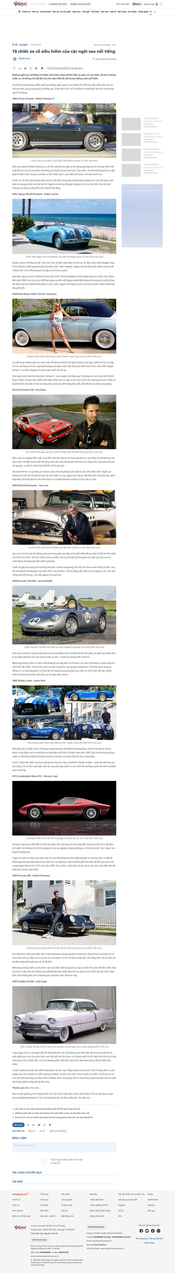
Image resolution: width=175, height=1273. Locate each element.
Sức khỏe (132, 12)
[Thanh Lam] (14, 59)
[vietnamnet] (20, 6)
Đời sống (122, 12)
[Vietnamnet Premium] (20, 1195)
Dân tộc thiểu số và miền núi (131, 1194)
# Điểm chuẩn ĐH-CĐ (80, 4)
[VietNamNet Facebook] (141, 1232)
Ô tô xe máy (67, 1205)
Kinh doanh (45, 12)
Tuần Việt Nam (122, 4)
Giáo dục (76, 12)
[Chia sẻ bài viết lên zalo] (20, 68)
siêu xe (31, 1131)
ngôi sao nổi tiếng (57, 1131)
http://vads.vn (100, 1244)
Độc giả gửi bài (156, 1238)
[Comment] (42, 68)
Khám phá (36, 44)
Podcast (151, 1205)
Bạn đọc (93, 1194)
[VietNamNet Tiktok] (153, 1232)
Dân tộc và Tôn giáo (61, 12)
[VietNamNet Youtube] (147, 1232)
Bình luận (18, 1125)
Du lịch (65, 1210)
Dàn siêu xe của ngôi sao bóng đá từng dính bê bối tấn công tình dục (47, 1109)
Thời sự (35, 12)
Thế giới (86, 12)
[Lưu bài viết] (36, 68)
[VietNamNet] (19, 11)
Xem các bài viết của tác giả (106, 59)
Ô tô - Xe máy (20, 45)
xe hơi (19, 466)
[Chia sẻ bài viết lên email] (25, 68)
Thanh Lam (24, 58)
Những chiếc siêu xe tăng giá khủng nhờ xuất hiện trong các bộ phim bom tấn (52, 1113)
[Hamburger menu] (155, 11)
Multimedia (153, 1199)
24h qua (151, 1210)
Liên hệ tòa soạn (39, 1239)
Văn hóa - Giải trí (108, 12)
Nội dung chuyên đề (127, 1199)
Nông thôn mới (97, 1216)
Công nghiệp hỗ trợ (99, 1205)
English (121, 1205)
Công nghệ (143, 12)
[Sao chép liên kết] (31, 68)
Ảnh (120, 1216)
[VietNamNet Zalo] (158, 1232)
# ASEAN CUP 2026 (57, 4)
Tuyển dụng (149, 1242)
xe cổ (27, 89)
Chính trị (26, 12)
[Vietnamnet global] (137, 5)
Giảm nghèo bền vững (100, 1210)
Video (150, 1194)
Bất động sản (68, 1216)
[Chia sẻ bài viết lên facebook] (14, 68)
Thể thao (95, 12)
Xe (151, 12)
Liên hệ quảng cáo (96, 1227)
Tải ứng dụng (142, 1238)
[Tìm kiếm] (161, 4)
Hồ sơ (120, 1210)
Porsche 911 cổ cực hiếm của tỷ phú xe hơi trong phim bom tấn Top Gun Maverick (54, 1117)
